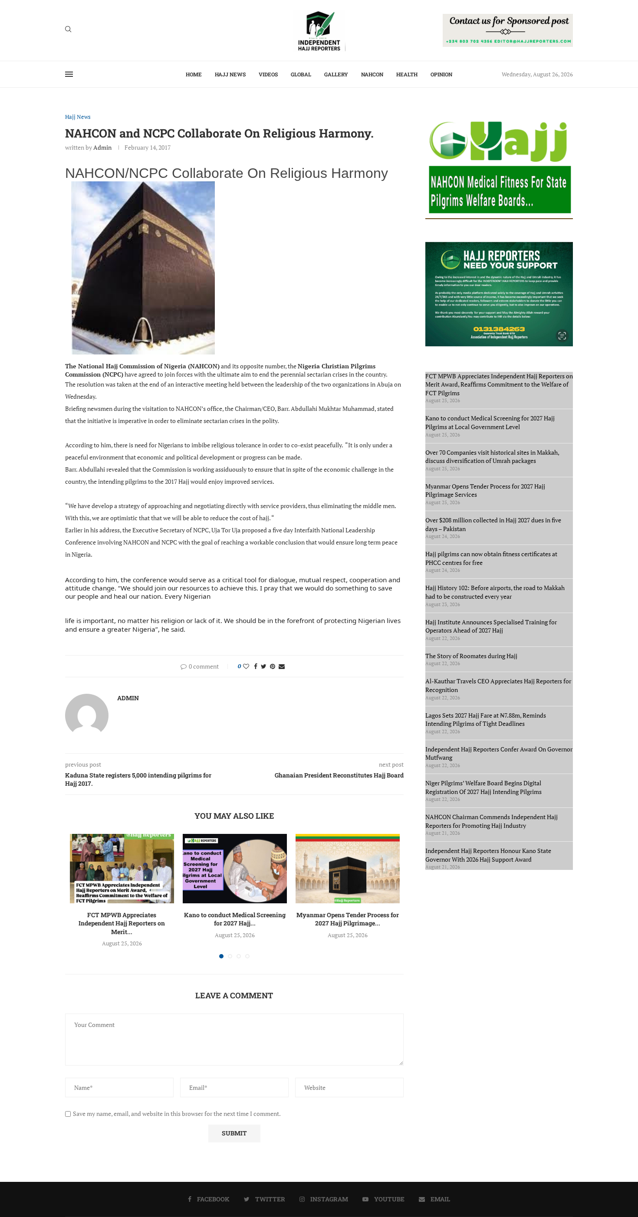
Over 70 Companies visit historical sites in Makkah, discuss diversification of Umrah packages (492, 456)
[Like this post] (246, 666)
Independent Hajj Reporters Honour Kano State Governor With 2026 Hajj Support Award (488, 854)
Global (301, 74)
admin (102, 147)
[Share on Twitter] (263, 666)
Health (407, 74)
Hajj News (230, 74)
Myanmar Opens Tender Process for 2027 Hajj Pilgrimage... (347, 919)
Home (194, 74)
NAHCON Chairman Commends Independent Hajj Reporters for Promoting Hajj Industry (491, 821)
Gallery (336, 74)
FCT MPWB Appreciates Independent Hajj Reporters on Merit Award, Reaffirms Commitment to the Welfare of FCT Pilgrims (499, 384)
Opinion (441, 74)
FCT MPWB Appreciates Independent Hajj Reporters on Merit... (122, 923)
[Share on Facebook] (255, 666)
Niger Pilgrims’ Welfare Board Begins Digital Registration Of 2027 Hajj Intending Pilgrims (483, 787)
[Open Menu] (69, 74)
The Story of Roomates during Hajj (471, 656)
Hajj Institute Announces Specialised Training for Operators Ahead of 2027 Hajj (491, 626)
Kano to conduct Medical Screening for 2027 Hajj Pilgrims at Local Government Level (490, 422)
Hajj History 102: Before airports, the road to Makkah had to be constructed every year (495, 592)
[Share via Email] (282, 666)
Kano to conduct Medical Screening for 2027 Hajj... (235, 919)
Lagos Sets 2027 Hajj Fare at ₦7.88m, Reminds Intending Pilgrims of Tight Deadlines (485, 719)
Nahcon (372, 74)
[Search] (68, 30)
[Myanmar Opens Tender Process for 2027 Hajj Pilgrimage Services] (348, 868)
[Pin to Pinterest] (272, 666)
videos (268, 74)
